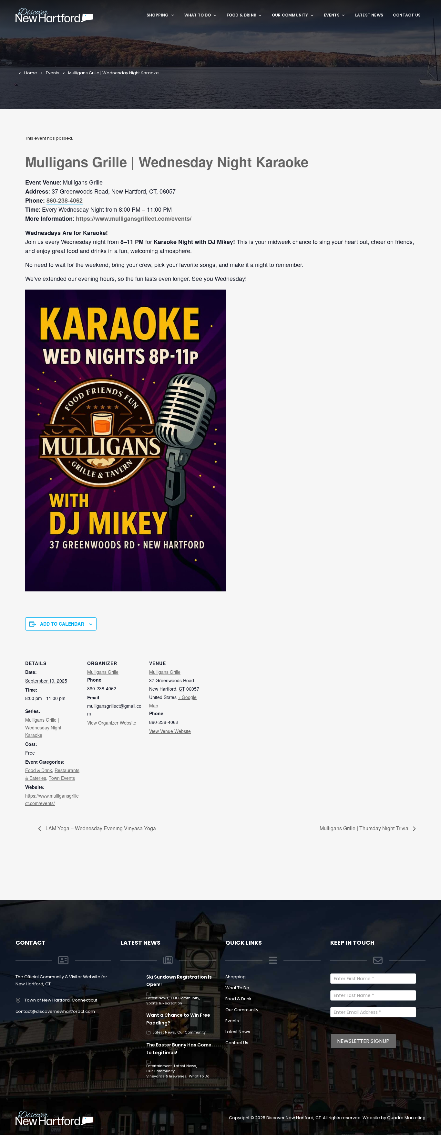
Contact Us (407, 15)
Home (30, 73)
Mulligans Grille (102, 672)
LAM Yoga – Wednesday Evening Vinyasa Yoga (100, 828)
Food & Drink (241, 15)
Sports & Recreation (164, 1003)
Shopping (158, 15)
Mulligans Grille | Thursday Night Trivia (365, 828)
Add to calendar (62, 624)
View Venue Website (170, 731)
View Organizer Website (111, 722)
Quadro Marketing (406, 1118)
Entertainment (159, 1065)
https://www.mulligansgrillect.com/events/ (133, 218)
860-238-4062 (64, 200)
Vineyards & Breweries (166, 1076)
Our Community (290, 15)
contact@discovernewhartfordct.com (55, 1011)
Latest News (369, 15)
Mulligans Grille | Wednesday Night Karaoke (43, 727)
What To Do (197, 15)
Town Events (62, 778)
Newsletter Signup (363, 1041)
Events (332, 15)
